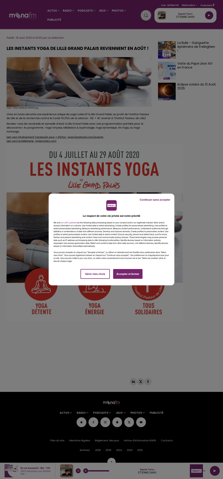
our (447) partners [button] (69, 222)
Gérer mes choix (95, 274)
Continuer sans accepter (155, 199)
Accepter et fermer (127, 274)
